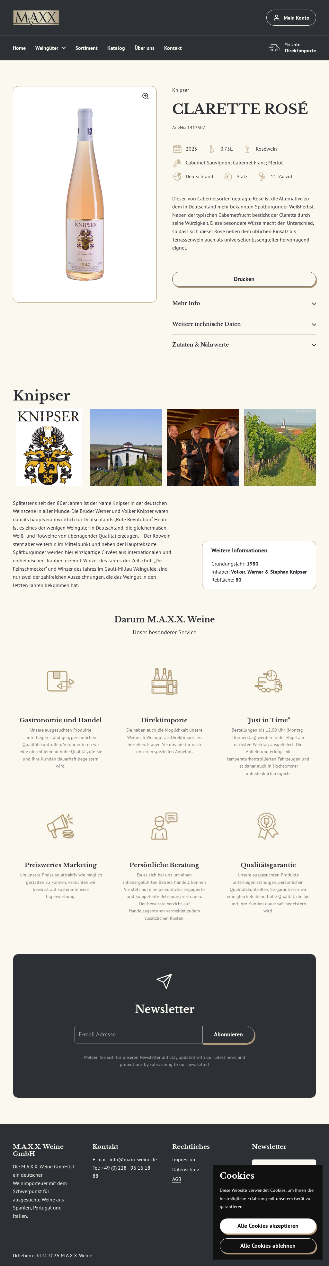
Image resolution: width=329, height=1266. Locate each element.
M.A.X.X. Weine (76, 1255)
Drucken (244, 279)
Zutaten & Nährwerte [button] (200, 344)
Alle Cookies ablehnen (268, 1245)
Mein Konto (296, 17)
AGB (176, 1179)
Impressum (184, 1159)
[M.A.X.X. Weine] (36, 17)
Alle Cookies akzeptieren (267, 1225)
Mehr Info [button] (186, 303)
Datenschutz (185, 1169)
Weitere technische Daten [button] (206, 324)
